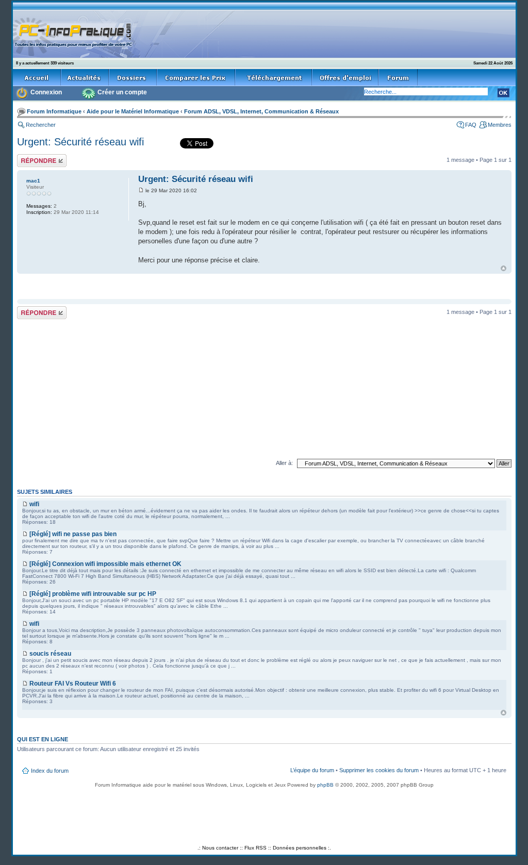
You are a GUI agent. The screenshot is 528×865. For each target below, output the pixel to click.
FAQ (470, 125)
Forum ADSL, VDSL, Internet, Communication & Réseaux (261, 111)
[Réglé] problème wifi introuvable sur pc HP (92, 593)
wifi (34, 504)
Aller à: (284, 463)
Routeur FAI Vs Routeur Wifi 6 (72, 683)
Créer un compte (122, 92)
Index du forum (50, 771)
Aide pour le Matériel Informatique (133, 111)
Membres (500, 125)
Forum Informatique (54, 111)
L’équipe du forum (312, 770)
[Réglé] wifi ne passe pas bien (73, 534)
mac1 (33, 181)
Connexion (46, 92)
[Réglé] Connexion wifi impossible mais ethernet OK (105, 564)
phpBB (325, 785)
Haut (503, 268)
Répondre (29, 157)
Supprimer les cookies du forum (379, 770)
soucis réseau (50, 653)
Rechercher (41, 125)
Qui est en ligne (42, 739)
